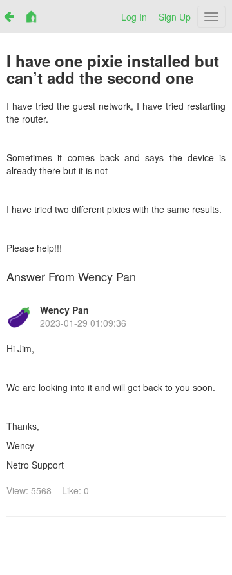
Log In (134, 16)
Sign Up (175, 16)
